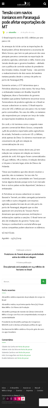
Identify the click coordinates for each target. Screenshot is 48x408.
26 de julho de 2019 (27, 32)
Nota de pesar (24, 347)
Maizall (37, 388)
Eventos (19, 391)
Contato (40, 391)
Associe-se (27, 388)
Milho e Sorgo (7, 391)
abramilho (12, 32)
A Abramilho (14, 388)
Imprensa (29, 391)
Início (4, 388)
